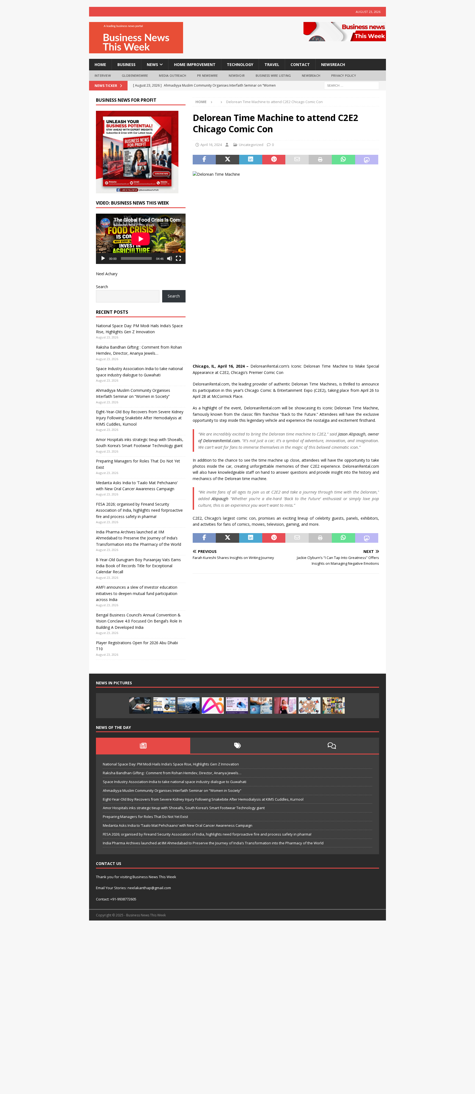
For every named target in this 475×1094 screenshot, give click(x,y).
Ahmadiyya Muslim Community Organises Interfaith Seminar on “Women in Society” (172, 790)
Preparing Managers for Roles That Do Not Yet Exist (145, 816)
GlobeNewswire (135, 75)
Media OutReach (172, 75)
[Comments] (332, 746)
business (126, 64)
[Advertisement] (165, 1009)
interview (103, 75)
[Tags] (237, 746)
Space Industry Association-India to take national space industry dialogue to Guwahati (174, 781)
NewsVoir (237, 75)
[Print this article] (320, 160)
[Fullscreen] (178, 258)
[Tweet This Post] (227, 160)
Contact (300, 64)
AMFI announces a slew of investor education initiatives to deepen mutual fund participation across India (136, 593)
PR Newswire (207, 75)
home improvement (195, 64)
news (152, 64)
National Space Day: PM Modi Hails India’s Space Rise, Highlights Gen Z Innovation (171, 764)
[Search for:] (351, 85)
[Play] (103, 258)
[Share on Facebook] (204, 160)
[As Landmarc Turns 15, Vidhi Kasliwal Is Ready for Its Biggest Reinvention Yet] (334, 705)
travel (271, 64)
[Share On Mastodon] (366, 160)
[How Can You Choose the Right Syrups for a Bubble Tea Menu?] (285, 705)
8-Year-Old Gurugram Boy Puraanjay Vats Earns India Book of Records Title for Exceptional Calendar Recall (138, 566)
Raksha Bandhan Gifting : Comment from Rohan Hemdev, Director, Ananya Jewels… (172, 772)
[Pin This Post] (273, 160)
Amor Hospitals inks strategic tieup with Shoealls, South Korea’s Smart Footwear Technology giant (184, 807)
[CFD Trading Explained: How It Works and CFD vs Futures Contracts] (140, 705)
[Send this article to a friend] (296, 160)
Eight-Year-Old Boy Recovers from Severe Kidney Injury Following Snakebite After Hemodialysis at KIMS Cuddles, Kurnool (139, 418)
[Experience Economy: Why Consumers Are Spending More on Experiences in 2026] (189, 705)
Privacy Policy (343, 75)
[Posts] (143, 746)
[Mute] (169, 258)
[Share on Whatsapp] (343, 160)
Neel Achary (106, 273)
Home (100, 64)
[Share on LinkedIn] (250, 160)
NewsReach (333, 64)
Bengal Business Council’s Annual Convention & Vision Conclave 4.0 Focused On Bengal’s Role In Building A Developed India (139, 621)
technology (240, 64)
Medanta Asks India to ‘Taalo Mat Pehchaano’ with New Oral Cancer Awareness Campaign (177, 825)
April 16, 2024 (211, 144)
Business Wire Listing (273, 75)
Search (102, 286)
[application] (141, 239)
